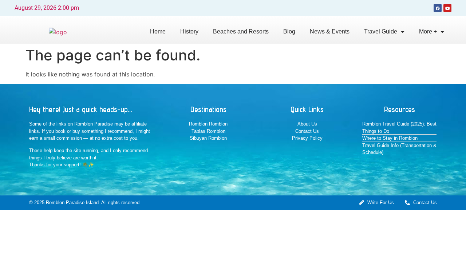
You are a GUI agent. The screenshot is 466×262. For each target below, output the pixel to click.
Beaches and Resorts (241, 31)
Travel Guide (380, 31)
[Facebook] (438, 8)
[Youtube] (447, 8)
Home (158, 31)
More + (428, 31)
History (189, 31)
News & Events (330, 31)
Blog (289, 31)
